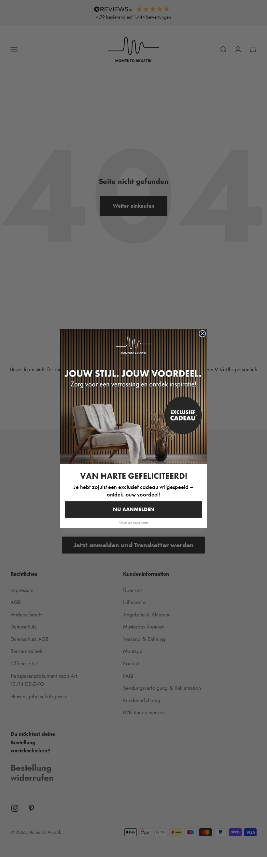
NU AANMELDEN (133, 509)
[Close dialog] (202, 333)
